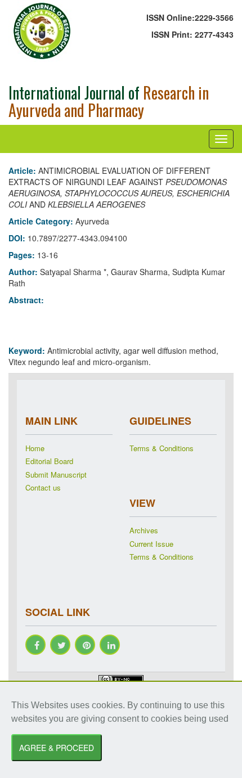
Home (34, 448)
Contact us (43, 488)
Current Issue (151, 544)
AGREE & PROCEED (56, 747)
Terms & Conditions (161, 448)
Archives (143, 530)
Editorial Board (49, 461)
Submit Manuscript (56, 475)
